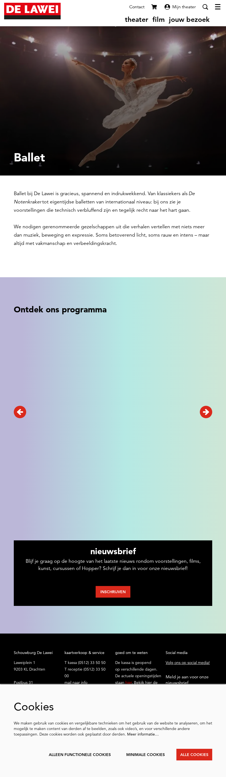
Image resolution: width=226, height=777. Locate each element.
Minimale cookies (145, 754)
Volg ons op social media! (188, 662)
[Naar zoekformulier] (205, 7)
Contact (136, 7)
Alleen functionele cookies (80, 754)
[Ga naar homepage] (32, 11)
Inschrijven (113, 591)
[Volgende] (206, 412)
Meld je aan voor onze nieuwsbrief (187, 680)
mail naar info (75, 682)
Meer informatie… (143, 734)
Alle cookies (194, 754)
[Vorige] (20, 412)
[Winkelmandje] (154, 7)
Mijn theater (184, 7)
